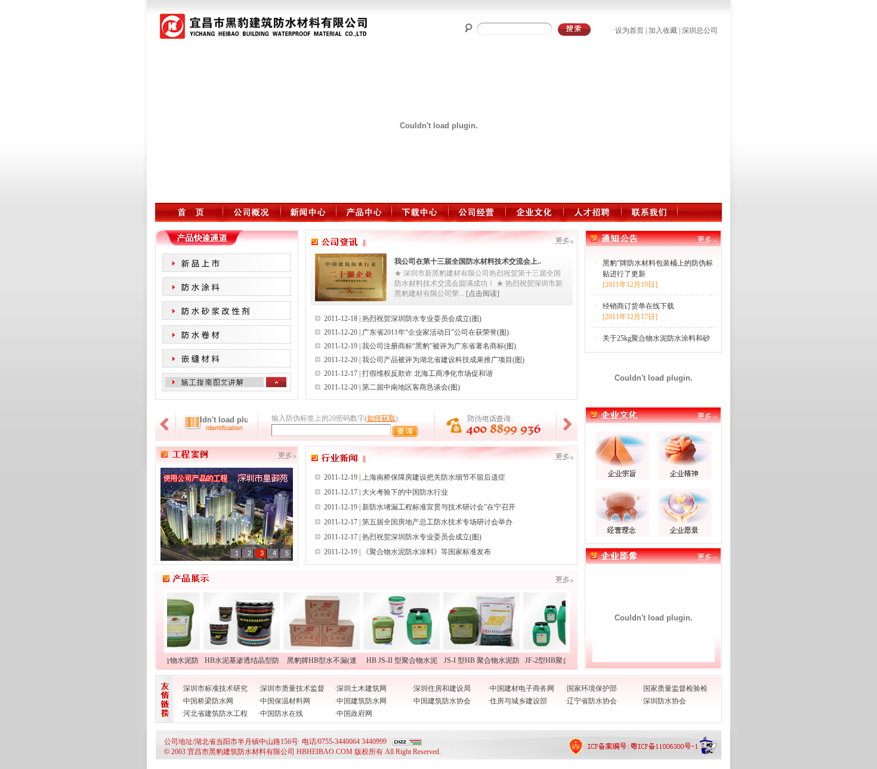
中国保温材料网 (285, 701)
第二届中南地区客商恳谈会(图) (411, 387)
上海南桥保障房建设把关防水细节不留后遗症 (433, 477)
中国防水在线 (281, 713)
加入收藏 (663, 30)
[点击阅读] (482, 293)
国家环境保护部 (592, 688)
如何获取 (381, 418)
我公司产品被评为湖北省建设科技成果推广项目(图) (443, 360)
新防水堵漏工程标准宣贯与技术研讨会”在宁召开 (438, 507)
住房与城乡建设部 (518, 701)
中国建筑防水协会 (442, 701)
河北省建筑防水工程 (215, 713)
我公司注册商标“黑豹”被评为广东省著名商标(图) (439, 346)
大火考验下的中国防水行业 (405, 492)
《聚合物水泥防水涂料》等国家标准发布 (426, 552)
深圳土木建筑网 (361, 688)
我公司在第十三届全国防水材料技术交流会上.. (467, 261)
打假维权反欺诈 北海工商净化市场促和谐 (427, 373)
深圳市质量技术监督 (292, 688)
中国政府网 (354, 713)
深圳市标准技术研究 (215, 688)
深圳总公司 (700, 30)
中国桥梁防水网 (208, 701)
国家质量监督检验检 (675, 688)
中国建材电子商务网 (522, 688)
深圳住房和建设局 (442, 688)
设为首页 (629, 30)
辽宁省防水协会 (592, 701)
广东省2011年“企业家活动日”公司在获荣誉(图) (435, 332)
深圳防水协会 (664, 701)
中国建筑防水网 (361, 701)
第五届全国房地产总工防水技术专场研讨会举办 (437, 522)
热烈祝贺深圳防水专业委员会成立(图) (421, 318)
